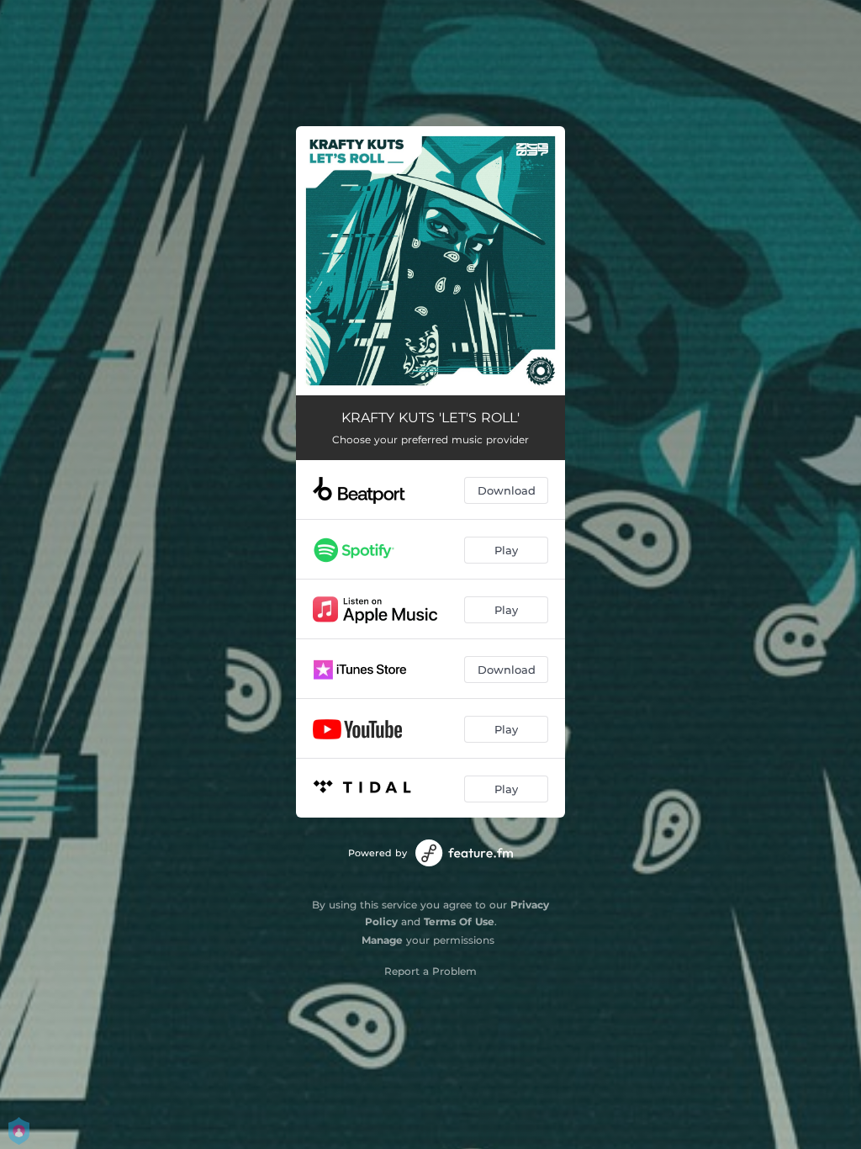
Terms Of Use (459, 921)
